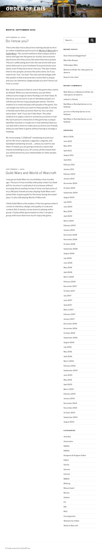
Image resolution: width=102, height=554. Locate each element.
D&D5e (67, 451)
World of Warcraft (47, 50)
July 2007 (67, 296)
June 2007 (68, 300)
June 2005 (68, 375)
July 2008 (68, 258)
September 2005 (70, 370)
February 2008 (70, 282)
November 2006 (70, 328)
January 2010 (69, 179)
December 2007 (70, 286)
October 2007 (69, 291)
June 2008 (68, 263)
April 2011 (68, 160)
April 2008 (68, 272)
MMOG (66, 479)
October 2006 (69, 333)
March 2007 (69, 310)
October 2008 (69, 244)
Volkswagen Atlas (71, 65)
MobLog (67, 483)
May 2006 (68, 352)
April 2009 (68, 216)
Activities (67, 437)
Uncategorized (69, 516)
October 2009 (69, 188)
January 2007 (69, 319)
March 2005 (69, 389)
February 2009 (70, 225)
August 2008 (69, 253)
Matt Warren (69, 92)
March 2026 (69, 136)
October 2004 (69, 412)
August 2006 (69, 342)
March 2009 (69, 221)
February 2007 (69, 314)
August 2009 (69, 197)
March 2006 (69, 361)
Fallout (66, 460)
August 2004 (69, 422)
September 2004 (70, 417)
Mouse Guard (69, 488)
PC (65, 502)
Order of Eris (26, 9)
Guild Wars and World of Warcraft (31, 173)
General (67, 469)
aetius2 (66, 99)
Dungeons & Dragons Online (75, 455)
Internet (67, 474)
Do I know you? (17, 41)
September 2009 (70, 193)
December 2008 (70, 235)
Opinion (67, 497)
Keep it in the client (71, 77)
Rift (65, 507)
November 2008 (70, 239)
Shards (75, 99)
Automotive (68, 441)
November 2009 (70, 183)
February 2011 (69, 165)
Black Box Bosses (71, 60)
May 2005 (68, 380)
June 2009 (68, 207)
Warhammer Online (71, 521)
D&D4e (67, 446)
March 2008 (69, 277)
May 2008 (68, 267)
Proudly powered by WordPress (17, 548)
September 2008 (70, 249)
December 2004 (70, 403)
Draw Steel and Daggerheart (75, 56)
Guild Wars (11, 53)
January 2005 (69, 398)
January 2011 (69, 169)
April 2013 (68, 151)
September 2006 (70, 338)
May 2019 (68, 146)
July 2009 (68, 202)
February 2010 (69, 174)
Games (66, 465)
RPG (65, 511)
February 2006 (70, 366)
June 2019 (68, 141)
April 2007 (68, 305)
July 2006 (68, 347)
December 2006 (70, 324)
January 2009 (69, 230)
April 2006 (68, 356)
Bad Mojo (67, 104)
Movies (66, 493)
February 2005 (70, 394)
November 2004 (70, 408)
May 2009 (68, 211)
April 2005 (68, 384)
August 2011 (69, 155)
